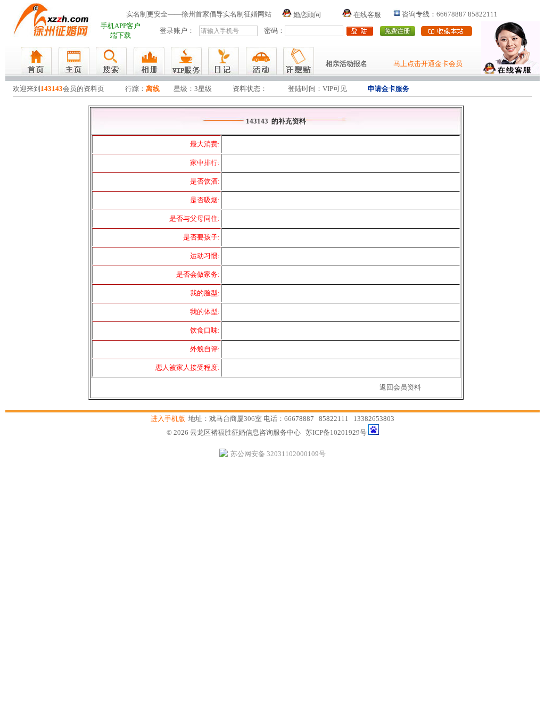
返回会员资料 (400, 387)
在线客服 (366, 15)
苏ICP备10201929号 (336, 432)
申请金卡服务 (388, 89)
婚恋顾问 (306, 15)
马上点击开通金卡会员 (428, 64)
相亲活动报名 (346, 64)
